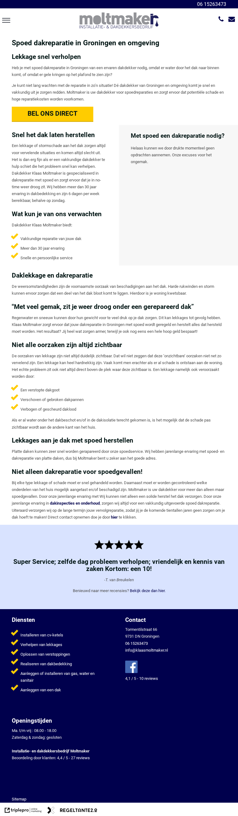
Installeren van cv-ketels (41, 635)
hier (114, 517)
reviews (83, 758)
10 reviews (148, 678)
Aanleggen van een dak (40, 690)
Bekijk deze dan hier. (147, 590)
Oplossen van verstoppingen (45, 654)
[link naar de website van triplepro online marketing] (23, 811)
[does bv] (118, 20)
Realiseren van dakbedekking (46, 664)
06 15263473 (211, 4)
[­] (6, 20)
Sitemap (19, 799)
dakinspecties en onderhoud (75, 503)
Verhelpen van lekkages (41, 644)
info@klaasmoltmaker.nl (146, 650)
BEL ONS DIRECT (52, 113)
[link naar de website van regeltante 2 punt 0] (72, 811)
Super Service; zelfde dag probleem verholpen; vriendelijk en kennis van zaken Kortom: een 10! (119, 565)
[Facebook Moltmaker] (131, 671)
